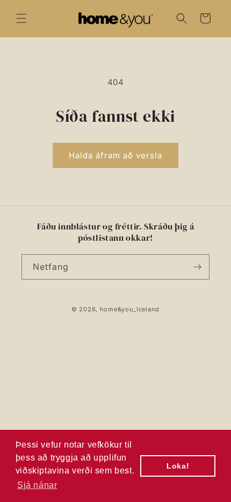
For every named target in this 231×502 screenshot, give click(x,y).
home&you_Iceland (130, 309)
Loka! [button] (178, 466)
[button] (21, 18)
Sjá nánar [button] (37, 485)
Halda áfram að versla (115, 155)
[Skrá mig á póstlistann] (197, 267)
